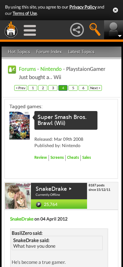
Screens (57, 158)
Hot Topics (19, 51)
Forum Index (49, 51)
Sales (86, 158)
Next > (95, 88)
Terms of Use (25, 13)
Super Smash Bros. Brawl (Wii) (62, 120)
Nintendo (51, 69)
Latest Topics (81, 51)
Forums (27, 69)
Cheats (73, 158)
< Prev (21, 88)
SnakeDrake (51, 189)
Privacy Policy (83, 6)
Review (40, 158)
